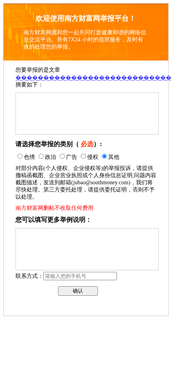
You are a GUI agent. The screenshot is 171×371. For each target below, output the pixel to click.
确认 (78, 291)
